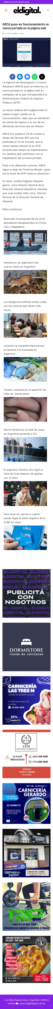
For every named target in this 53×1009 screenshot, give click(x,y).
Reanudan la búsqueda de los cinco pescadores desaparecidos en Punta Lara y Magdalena (25, 222)
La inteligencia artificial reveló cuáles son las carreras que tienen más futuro (25, 306)
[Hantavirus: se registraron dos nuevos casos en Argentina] (25, 293)
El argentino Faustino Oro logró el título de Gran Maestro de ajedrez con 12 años (23, 473)
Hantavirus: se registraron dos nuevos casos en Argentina (21, 264)
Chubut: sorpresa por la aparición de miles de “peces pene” (25, 391)
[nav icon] (5, 10)
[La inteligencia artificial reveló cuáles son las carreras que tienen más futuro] (25, 336)
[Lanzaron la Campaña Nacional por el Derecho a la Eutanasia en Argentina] (25, 380)
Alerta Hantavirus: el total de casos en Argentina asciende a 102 (24, 431)
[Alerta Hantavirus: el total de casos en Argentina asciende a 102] (25, 460)
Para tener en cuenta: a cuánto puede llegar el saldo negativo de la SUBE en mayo (24, 518)
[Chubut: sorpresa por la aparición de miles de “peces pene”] (25, 420)
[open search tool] (48, 10)
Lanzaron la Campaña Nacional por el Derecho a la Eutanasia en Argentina (24, 349)
